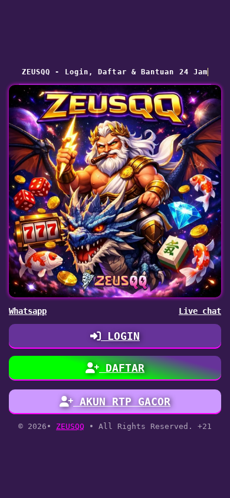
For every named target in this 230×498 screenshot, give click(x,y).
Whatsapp (28, 311)
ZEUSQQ (70, 426)
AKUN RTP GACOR (121, 401)
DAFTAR (121, 368)
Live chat (200, 311)
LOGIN (120, 336)
